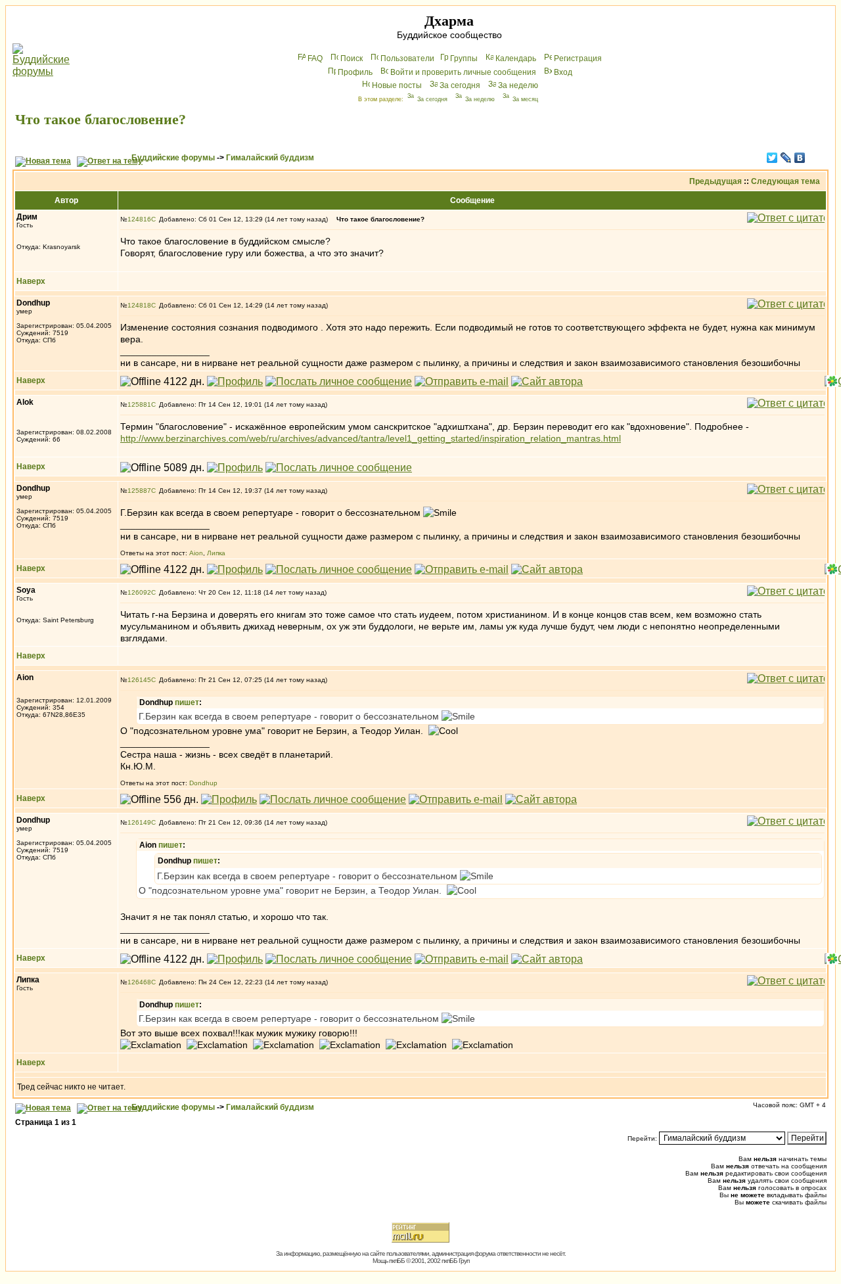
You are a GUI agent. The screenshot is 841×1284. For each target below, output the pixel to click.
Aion (196, 553)
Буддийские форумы (173, 157)
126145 (139, 679)
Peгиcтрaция (578, 58)
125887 (139, 490)
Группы (464, 58)
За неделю (518, 85)
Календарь (515, 58)
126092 (139, 592)
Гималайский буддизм (270, 157)
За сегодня (460, 85)
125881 (139, 404)
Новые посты (397, 85)
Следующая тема (785, 181)
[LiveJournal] (786, 157)
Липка (216, 553)
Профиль (355, 72)
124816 (139, 219)
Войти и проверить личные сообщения (463, 72)
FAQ (315, 58)
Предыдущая (715, 181)
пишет (187, 702)
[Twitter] (772, 157)
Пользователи (407, 58)
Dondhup (203, 783)
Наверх (30, 281)
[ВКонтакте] (800, 157)
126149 (139, 822)
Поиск (351, 58)
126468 (139, 982)
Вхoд (563, 72)
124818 (139, 305)
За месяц (525, 99)
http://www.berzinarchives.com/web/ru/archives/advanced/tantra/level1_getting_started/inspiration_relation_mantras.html (370, 438)
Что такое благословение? (100, 119)
